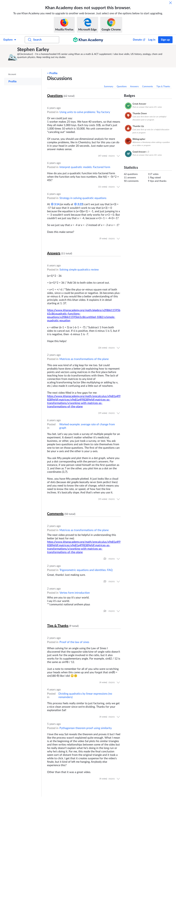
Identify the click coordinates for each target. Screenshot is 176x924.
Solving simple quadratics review (79, 269)
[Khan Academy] (88, 40)
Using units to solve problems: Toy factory (84, 112)
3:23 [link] (80, 204)
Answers (134, 86)
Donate (137, 39)
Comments (147, 86)
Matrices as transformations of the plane (84, 359)
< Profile (52, 73)
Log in (151, 39)
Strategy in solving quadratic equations (82, 198)
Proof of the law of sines (74, 642)
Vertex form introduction (74, 592)
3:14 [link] (56, 204)
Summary (108, 86)
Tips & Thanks (163, 86)
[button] (11, 56)
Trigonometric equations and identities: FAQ (86, 570)
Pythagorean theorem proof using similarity (85, 728)
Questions (122, 86)
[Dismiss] (170, 3)
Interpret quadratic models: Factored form (84, 167)
